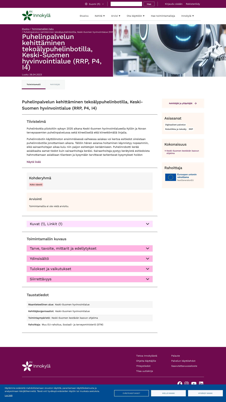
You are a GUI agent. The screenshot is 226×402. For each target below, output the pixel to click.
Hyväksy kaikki (205, 393)
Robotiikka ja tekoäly (176, 129)
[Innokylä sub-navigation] (195, 15)
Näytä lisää (34, 161)
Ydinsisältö (39, 258)
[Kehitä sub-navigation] (106, 15)
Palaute (175, 355)
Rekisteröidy (193, 4)
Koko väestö (36, 184)
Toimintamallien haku (43, 29)
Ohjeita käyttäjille (146, 361)
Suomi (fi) (94, 4)
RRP (191, 129)
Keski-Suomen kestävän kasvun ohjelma (182, 152)
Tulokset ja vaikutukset (50, 269)
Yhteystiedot (143, 366)
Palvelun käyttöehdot (183, 361)
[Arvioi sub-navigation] (121, 15)
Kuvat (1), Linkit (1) (46, 224)
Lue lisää (8, 395)
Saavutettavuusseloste (184, 366)
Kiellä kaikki (168, 393)
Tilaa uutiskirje (144, 371)
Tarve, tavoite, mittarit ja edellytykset (63, 248)
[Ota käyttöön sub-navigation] (145, 15)
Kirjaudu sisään (173, 4)
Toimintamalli (34, 84)
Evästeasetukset (131, 393)
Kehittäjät (55, 84)
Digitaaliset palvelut (175, 124)
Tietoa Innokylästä (146, 355)
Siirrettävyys (41, 279)
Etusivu (25, 29)
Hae (149, 4)
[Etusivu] (36, 15)
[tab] (90, 224)
